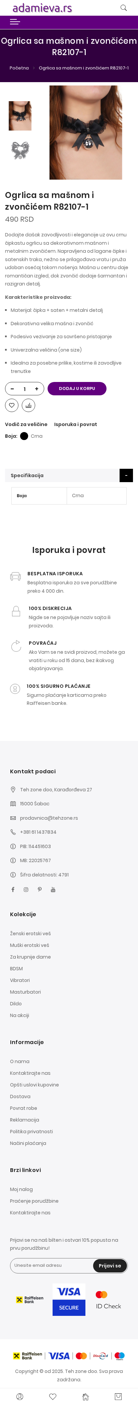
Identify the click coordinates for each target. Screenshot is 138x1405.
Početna (19, 68)
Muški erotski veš (29, 945)
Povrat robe (23, 1108)
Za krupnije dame (30, 957)
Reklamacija (24, 1120)
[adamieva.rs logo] (47, 8)
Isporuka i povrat (75, 424)
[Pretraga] (124, 8)
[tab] (69, 475)
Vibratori (20, 980)
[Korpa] (118, 1396)
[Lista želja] (52, 1396)
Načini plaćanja (28, 1143)
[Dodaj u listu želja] (11, 405)
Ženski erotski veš (30, 933)
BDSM (16, 968)
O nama (19, 1061)
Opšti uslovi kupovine (34, 1084)
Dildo (16, 1003)
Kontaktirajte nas (30, 1073)
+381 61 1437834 (38, 832)
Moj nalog (21, 1189)
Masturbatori (25, 992)
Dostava (20, 1096)
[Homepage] (85, 1396)
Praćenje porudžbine (34, 1201)
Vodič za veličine (26, 424)
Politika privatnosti (31, 1131)
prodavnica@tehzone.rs (49, 818)
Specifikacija (27, 475)
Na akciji (19, 1015)
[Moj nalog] (19, 1396)
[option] (20, 116)
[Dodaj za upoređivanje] (28, 405)
